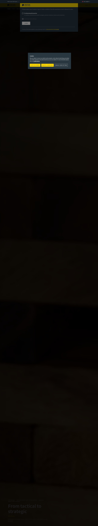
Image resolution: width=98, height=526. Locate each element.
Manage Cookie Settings (61, 65)
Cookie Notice (36, 61)
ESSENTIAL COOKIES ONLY (47, 65)
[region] (49, 61)
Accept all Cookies (35, 65)
